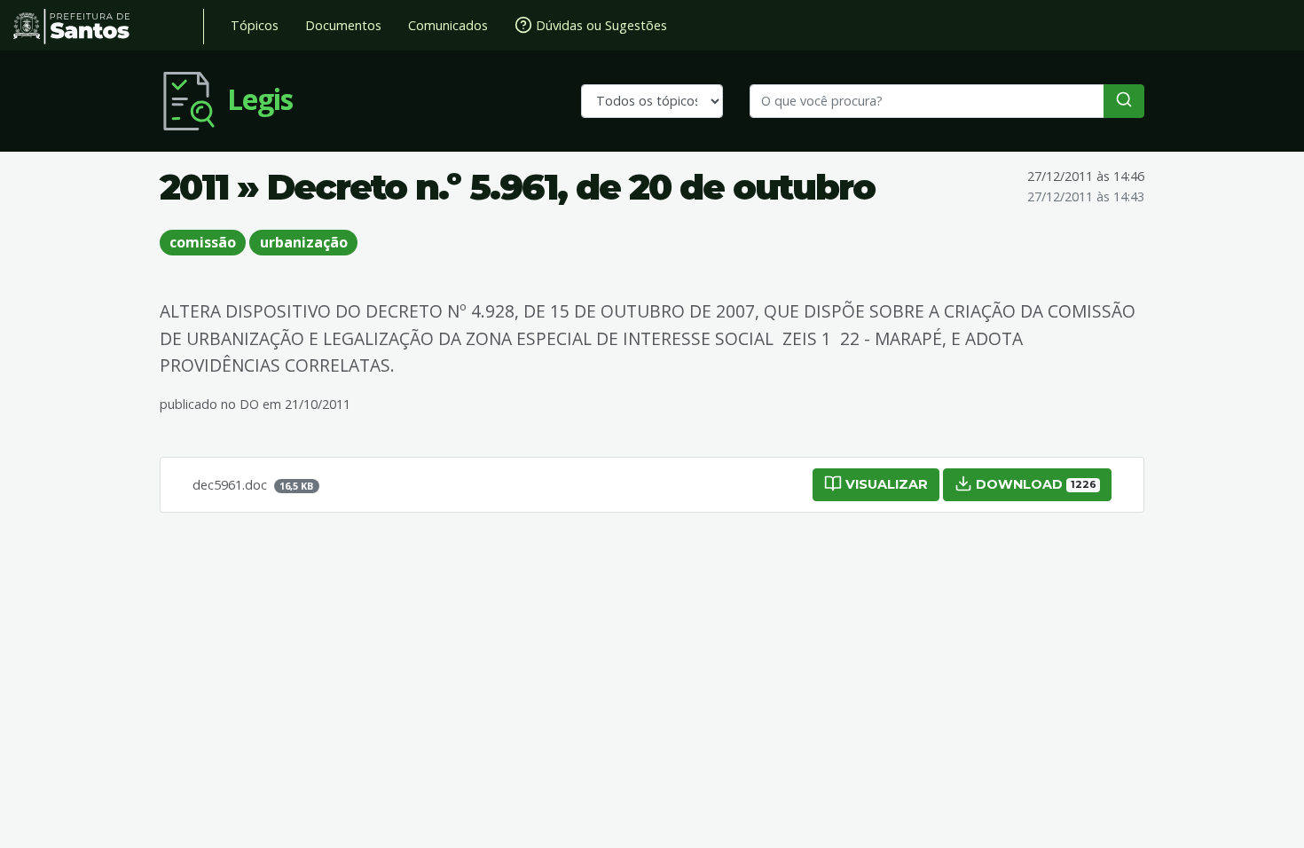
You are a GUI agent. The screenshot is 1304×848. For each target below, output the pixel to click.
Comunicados (448, 25)
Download (1034, 484)
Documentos (343, 25)
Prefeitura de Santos (108, 26)
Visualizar (885, 484)
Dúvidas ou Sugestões (599, 25)
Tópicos (255, 25)
